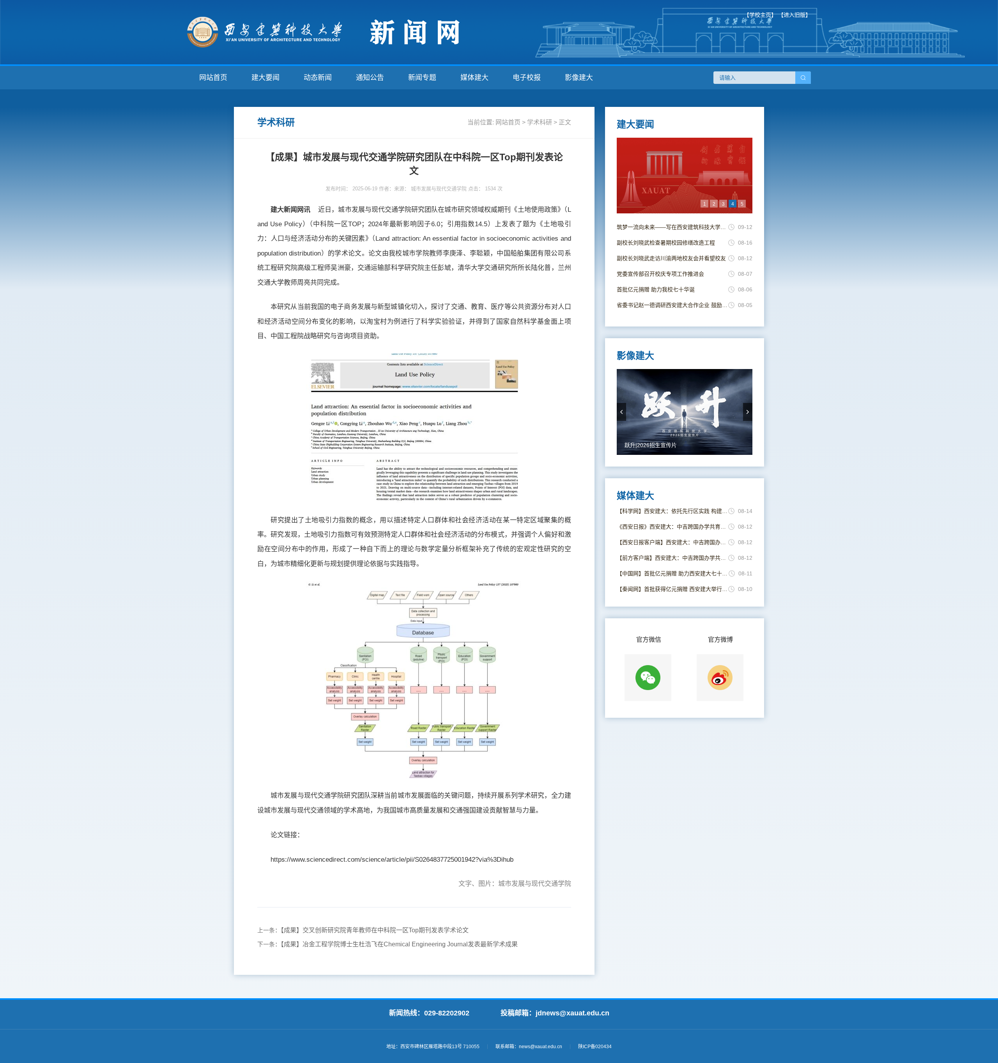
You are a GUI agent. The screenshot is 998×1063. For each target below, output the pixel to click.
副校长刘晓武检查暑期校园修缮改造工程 (666, 243)
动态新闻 (318, 78)
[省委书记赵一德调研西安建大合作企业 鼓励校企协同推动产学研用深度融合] (684, 175)
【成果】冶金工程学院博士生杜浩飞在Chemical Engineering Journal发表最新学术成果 (399, 944)
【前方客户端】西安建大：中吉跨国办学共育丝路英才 (672, 558)
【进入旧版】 (794, 15)
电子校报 (527, 78)
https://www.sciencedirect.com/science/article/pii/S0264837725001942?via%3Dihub (392, 859)
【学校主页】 (760, 15)
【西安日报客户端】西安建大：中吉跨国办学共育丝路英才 (672, 542)
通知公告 (370, 78)
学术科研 (539, 122)
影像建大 (579, 78)
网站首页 (213, 78)
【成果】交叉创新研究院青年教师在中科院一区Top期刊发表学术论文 (375, 930)
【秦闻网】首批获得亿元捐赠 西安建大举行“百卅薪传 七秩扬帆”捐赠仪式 (672, 589)
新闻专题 (422, 78)
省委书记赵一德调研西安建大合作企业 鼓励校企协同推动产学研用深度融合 (672, 305)
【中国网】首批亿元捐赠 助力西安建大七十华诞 (673, 573)
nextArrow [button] (747, 412)
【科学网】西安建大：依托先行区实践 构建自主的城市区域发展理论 (672, 511)
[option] (684, 175)
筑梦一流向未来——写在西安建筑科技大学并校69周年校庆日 (672, 227)
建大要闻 (265, 78)
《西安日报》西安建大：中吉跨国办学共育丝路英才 (672, 527)
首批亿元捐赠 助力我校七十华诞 (656, 289)
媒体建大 (474, 78)
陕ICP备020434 (595, 1046)
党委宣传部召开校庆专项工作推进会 (660, 274)
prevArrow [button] (621, 412)
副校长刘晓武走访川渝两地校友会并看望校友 (671, 258)
